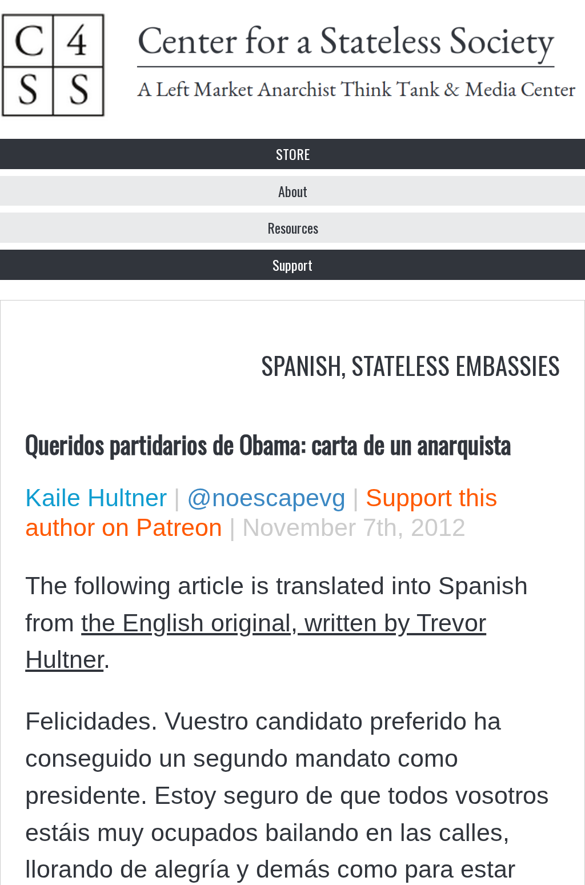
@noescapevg (266, 497)
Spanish (301, 364)
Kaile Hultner (96, 497)
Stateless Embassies (455, 364)
